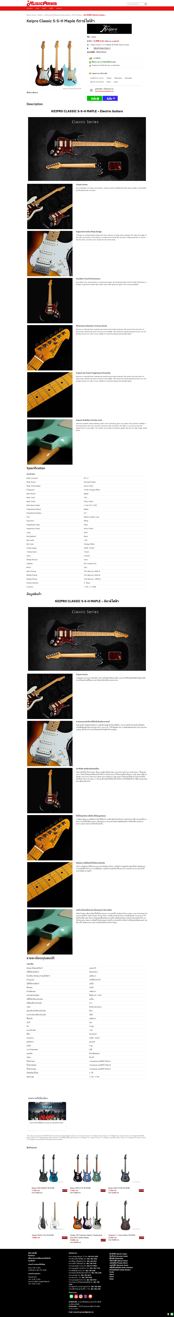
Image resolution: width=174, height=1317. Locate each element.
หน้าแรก (30, 8)
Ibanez (111, 1276)
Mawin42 (43, 1139)
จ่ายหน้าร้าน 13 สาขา (97, 78)
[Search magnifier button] (145, 4)
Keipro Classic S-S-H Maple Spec (108, 1136)
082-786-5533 (91, 1263)
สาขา (37, 8)
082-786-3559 (92, 1259)
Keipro (93, 37)
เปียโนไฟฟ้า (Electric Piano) (118, 1260)
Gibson (111, 1274)
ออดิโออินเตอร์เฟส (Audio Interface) (121, 1267)
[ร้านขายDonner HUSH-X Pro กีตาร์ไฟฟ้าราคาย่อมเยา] (48, 1215)
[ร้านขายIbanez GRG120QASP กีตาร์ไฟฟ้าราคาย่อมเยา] (48, 1168)
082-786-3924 (86, 1275)
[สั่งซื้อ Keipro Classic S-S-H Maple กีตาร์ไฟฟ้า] (94, 99)
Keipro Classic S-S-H (73, 1136)
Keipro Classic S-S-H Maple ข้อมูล (37, 1137)
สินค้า (44, 8)
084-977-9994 (92, 1266)
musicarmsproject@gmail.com (104, 91)
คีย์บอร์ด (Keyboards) (116, 1258)
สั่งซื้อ (51, 8)
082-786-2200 (96, 1273)
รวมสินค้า (31, 1261)
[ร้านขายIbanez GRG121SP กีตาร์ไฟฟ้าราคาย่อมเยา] (87, 1168)
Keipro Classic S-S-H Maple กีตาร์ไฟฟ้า (132, 1136)
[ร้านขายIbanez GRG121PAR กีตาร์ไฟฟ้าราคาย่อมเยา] (125, 1168)
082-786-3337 (92, 1261)
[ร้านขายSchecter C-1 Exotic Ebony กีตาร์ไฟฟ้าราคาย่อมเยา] (125, 1215)
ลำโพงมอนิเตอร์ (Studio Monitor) (119, 1270)
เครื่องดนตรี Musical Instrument (57, 15)
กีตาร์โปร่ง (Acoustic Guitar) (118, 1256)
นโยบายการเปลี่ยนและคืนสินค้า (39, 1258)
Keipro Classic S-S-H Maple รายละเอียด (103, 1137)
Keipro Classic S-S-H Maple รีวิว (126, 1137)
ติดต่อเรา (31, 1255)
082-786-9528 (87, 1277)
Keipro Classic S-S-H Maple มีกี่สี (58, 1137)
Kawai (111, 1279)
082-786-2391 (96, 1289)
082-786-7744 (95, 1268)
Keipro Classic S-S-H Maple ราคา (79, 1137)
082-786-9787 (92, 1280)
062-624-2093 (93, 1256)
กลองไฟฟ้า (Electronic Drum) (118, 1265)
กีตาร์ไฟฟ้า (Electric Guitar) (118, 1254)
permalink (59, 1139)
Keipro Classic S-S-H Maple (89, 1136)
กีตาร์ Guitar (77, 15)
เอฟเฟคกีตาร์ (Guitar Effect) (118, 1263)
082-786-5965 (96, 1286)
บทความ (59, 8)
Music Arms (31, 15)
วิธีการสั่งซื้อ (32, 1253)
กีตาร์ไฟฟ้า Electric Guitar (94, 15)
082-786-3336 (90, 1270)
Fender (111, 1272)
